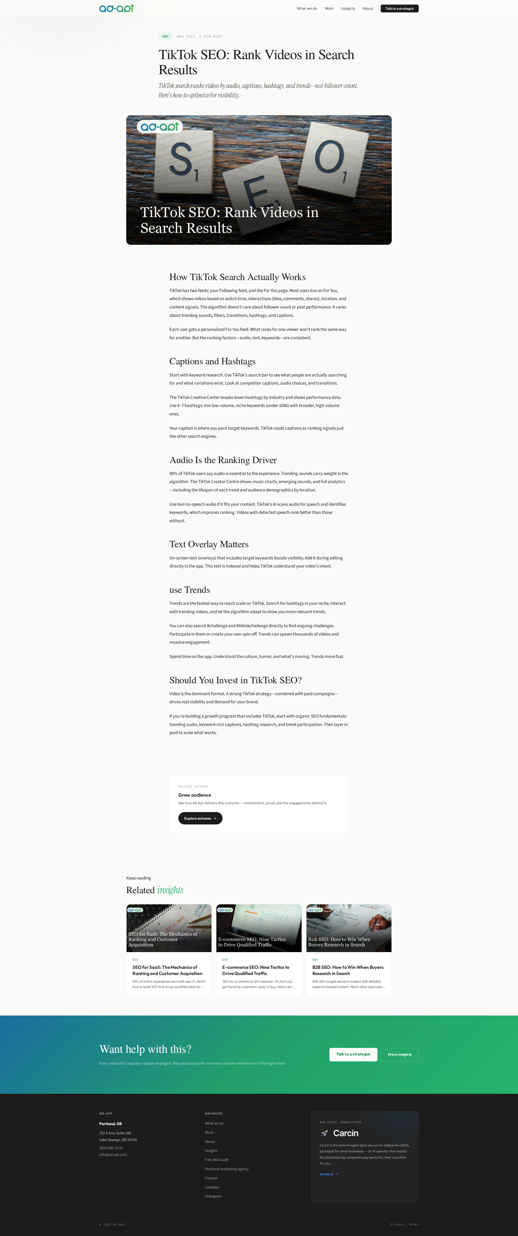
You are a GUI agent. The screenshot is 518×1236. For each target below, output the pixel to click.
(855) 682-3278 (110, 1148)
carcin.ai (326, 1174)
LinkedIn (212, 1187)
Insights (348, 8)
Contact (211, 1178)
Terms (414, 1224)
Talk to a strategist (400, 8)
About (368, 8)
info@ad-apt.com (113, 1154)
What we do (307, 8)
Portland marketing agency (227, 1169)
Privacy (397, 1224)
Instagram (213, 1196)
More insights (399, 1054)
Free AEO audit (217, 1160)
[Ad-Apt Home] (116, 8)
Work (329, 8)
